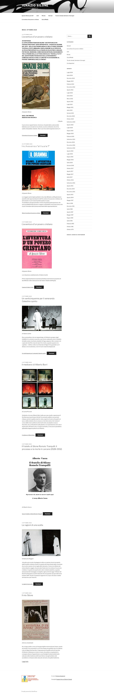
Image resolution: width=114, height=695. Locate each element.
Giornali (50, 15)
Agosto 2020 (70, 124)
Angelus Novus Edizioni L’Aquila (64, 679)
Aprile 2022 (70, 95)
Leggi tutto (25, 661)
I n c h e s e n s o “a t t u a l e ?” (36, 146)
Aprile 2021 (70, 110)
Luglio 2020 (70, 127)
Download (42, 135)
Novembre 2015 (71, 191)
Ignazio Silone (35, 5)
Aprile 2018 (70, 162)
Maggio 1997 (70, 200)
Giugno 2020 (70, 130)
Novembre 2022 (71, 87)
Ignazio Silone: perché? (28, 15)
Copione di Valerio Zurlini (27, 287)
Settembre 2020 (71, 122)
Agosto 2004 (70, 197)
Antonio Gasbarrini (60, 676)
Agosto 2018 (70, 151)
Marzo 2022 (70, 98)
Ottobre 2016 (70, 180)
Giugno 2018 (70, 156)
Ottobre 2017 (70, 168)
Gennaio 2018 (70, 165)
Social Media (45, 19)
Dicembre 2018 (71, 142)
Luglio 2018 (70, 154)
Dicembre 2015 (71, 188)
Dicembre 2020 (71, 116)
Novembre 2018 (71, 145)
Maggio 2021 (70, 107)
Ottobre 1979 (70, 229)
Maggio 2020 (70, 133)
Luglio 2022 (70, 92)
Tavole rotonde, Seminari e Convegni (64, 15)
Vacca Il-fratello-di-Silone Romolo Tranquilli (32, 513)
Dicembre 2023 (71, 78)
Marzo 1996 (70, 203)
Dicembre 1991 (70, 206)
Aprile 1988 (70, 209)
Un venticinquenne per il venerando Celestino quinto (34, 353)
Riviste (43, 15)
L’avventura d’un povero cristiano (30, 19)
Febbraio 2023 (70, 84)
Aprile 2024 (70, 75)
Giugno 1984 (70, 217)
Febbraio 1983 (70, 223)
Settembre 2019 (71, 139)
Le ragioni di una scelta (32, 525)
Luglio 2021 (70, 104)
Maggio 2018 (70, 159)
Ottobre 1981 (70, 226)
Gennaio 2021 (70, 113)
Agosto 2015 (70, 194)
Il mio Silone (27, 595)
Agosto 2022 (70, 90)
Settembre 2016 (71, 183)
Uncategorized (70, 63)
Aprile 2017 (70, 177)
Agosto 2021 (70, 101)
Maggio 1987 (70, 215)
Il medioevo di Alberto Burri (34, 364)
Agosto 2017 (70, 171)
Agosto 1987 (70, 212)
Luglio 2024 (70, 72)
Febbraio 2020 (70, 136)
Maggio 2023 (70, 81)
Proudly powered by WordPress (29, 691)
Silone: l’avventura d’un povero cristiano (31, 213)
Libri (37, 15)
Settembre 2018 (71, 148)
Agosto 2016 (70, 185)
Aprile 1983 (70, 220)
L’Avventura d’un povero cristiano (29, 135)
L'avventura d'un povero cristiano (75, 48)
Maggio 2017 (70, 174)
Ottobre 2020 (70, 119)
